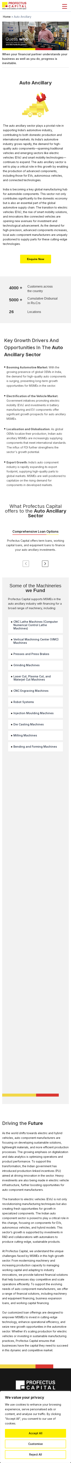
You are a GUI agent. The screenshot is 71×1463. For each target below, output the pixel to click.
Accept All (35, 1433)
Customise (35, 1443)
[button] (35, 259)
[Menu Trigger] (64, 6)
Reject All (35, 1454)
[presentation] (26, 564)
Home (7, 16)
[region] (35, 1427)
